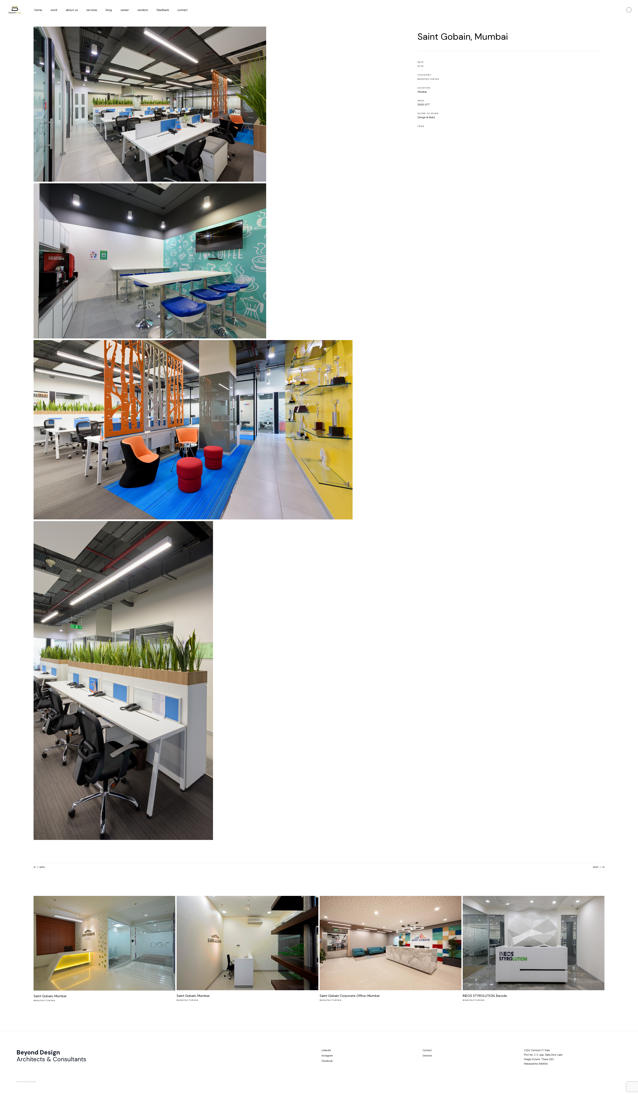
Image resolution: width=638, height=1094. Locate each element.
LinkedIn (326, 1050)
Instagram (327, 1055)
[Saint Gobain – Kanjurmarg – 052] (217, 260)
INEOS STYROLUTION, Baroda (485, 996)
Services (427, 1055)
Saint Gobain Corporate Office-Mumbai (349, 996)
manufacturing (428, 79)
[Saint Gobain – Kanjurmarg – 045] (217, 429)
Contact (427, 1050)
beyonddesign (26, 1081)
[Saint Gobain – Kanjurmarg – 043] (217, 680)
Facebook (327, 1061)
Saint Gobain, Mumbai (50, 996)
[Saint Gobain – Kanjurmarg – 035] (217, 104)
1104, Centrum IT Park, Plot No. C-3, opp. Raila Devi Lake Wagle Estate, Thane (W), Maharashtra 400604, (543, 1057)
